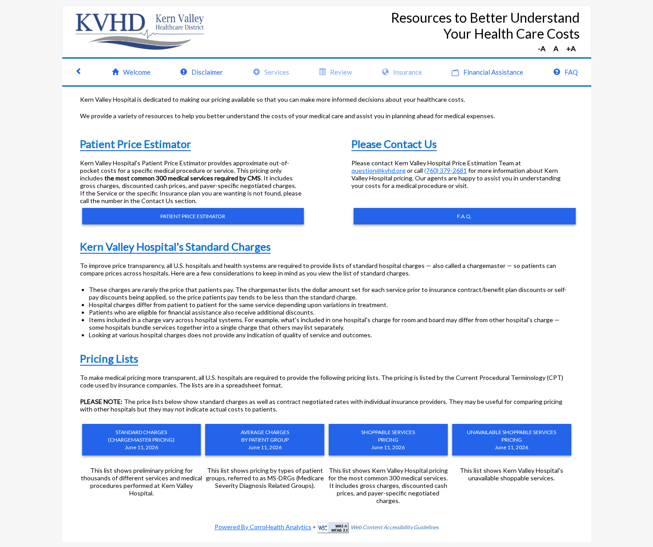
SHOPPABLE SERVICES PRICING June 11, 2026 (388, 440)
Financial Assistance (493, 72)
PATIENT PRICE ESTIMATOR (192, 216)
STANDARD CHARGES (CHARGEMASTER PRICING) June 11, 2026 (141, 440)
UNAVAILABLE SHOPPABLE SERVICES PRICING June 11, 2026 (511, 440)
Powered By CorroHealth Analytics (263, 527)
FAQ (571, 72)
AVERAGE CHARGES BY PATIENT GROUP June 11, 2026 (265, 440)
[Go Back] (79, 72)
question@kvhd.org (378, 170)
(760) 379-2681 (445, 170)
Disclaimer (207, 72)
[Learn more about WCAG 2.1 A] (333, 527)
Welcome (137, 72)
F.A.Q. (464, 216)
